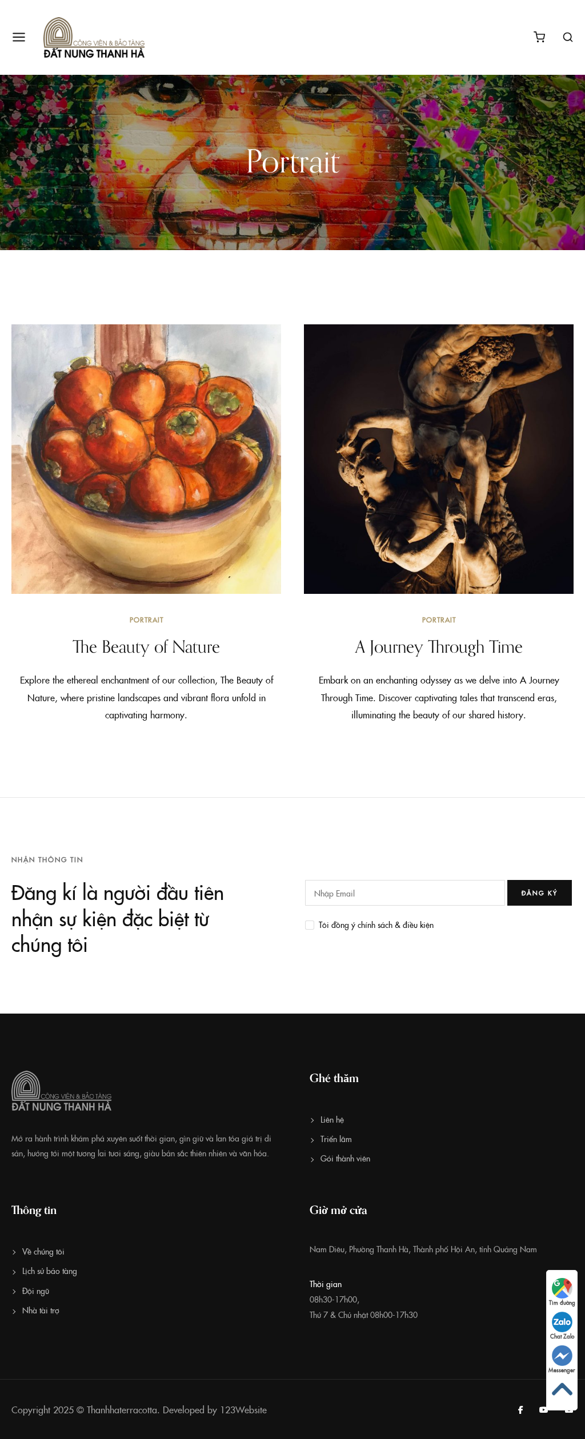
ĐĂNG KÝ (540, 893)
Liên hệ (332, 1119)
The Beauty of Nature (146, 647)
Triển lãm (336, 1138)
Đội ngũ (35, 1290)
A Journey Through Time (439, 647)
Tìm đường (562, 1303)
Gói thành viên (345, 1158)
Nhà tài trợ (40, 1310)
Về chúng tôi (43, 1251)
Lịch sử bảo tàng (49, 1270)
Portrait (146, 619)
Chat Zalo (562, 1336)
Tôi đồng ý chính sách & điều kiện (376, 924)
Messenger (561, 1370)
